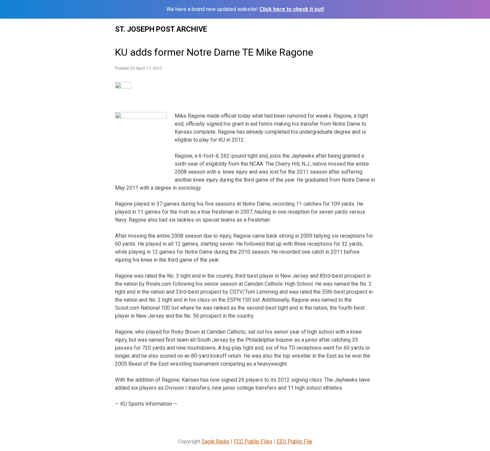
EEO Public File (294, 441)
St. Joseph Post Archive (161, 29)
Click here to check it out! (291, 9)
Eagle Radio (215, 441)
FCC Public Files (253, 441)
